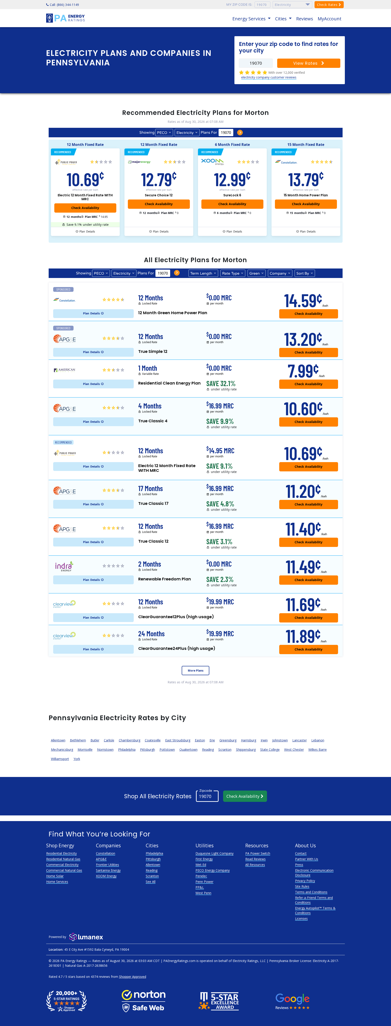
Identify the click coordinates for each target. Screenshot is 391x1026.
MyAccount (329, 19)
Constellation (105, 853)
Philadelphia (127, 749)
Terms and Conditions (311, 892)
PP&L (200, 887)
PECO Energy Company (213, 870)
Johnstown (280, 740)
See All (150, 881)
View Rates (306, 63)
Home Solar (55, 876)
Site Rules (302, 886)
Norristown (105, 749)
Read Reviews (255, 859)
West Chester (294, 749)
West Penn (203, 893)
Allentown (58, 740)
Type (230, 273)
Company (278, 273)
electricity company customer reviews (268, 77)
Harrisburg (248, 740)
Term (201, 273)
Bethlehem (78, 740)
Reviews (304, 19)
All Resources (255, 864)
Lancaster (299, 740)
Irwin (264, 740)
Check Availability (243, 796)
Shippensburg (246, 749)
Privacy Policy (305, 881)
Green (254, 273)
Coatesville (153, 740)
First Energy (204, 859)
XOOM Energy (106, 876)
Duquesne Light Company (215, 853)
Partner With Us (306, 859)
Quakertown (188, 749)
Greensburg (227, 740)
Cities (281, 19)
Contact (301, 853)
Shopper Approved (132, 976)
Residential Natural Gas (63, 859)
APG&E (101, 859)
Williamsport (60, 759)
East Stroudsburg (177, 740)
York (77, 759)
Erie (212, 740)
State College (270, 749)
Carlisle (109, 740)
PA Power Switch (257, 853)
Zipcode (205, 791)
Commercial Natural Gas (64, 870)
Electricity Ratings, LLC (249, 961)
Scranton (224, 749)
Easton (200, 740)
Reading (208, 749)
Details (87, 231)
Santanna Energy (108, 870)
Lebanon (317, 740)
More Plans (195, 670)
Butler (95, 740)
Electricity (185, 133)
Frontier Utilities (107, 864)
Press (299, 864)
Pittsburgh (147, 749)
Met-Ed (201, 864)
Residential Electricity (61, 853)
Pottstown (167, 749)
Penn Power (204, 881)
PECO (162, 133)
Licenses (301, 918)
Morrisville (85, 749)
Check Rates (328, 4)
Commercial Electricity (62, 864)
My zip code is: (239, 5)
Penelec (201, 876)
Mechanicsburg (62, 749)
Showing (147, 132)
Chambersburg (129, 740)
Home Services (57, 881)
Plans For (209, 132)
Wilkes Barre (317, 749)
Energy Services (249, 19)
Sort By (302, 273)
